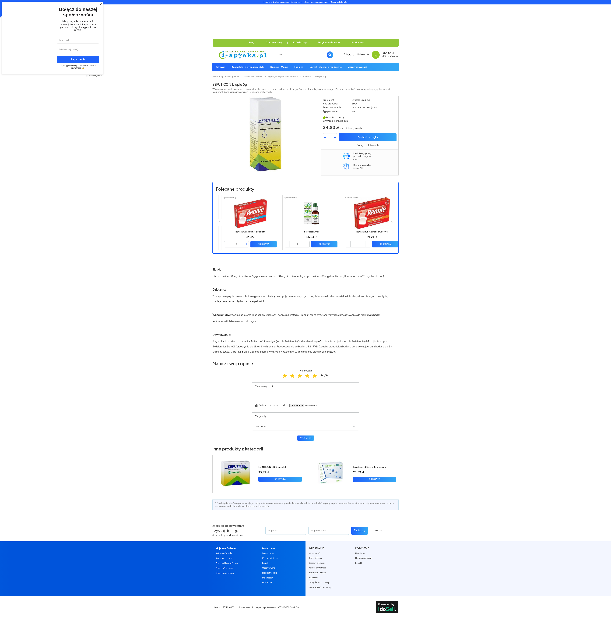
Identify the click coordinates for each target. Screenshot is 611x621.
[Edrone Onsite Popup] (305, 310)
